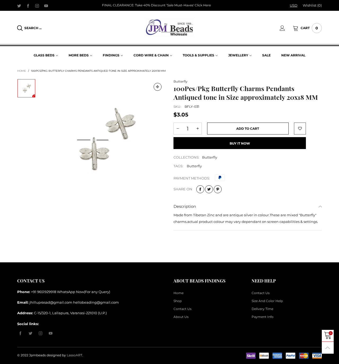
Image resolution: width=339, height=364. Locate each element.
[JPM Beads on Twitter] (30, 333)
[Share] (200, 189)
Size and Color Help (267, 301)
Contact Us (182, 309)
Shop (177, 301)
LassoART (74, 355)
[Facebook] (28, 5)
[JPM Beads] (169, 27)
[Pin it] (218, 189)
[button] (178, 128)
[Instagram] (37, 5)
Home (178, 293)
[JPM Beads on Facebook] (20, 333)
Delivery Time (262, 309)
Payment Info (263, 317)
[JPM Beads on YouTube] (50, 333)
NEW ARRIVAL (293, 55)
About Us (181, 317)
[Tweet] (209, 189)
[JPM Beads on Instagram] (40, 333)
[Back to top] (328, 348)
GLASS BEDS (44, 55)
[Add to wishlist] (300, 128)
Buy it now (240, 143)
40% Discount (154, 5)
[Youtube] (46, 5)
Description (184, 206)
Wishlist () (312, 5)
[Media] (158, 87)
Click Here (203, 5)
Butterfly (180, 81)
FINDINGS (111, 55)
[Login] (286, 28)
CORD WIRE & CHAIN (151, 55)
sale (266, 55)
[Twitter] (19, 5)
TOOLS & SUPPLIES (198, 55)
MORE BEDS (79, 55)
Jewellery (238, 55)
